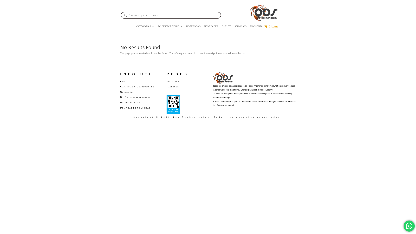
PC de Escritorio (168, 26)
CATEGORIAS (143, 26)
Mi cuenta (256, 26)
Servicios (240, 26)
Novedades (211, 26)
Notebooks (193, 26)
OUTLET (226, 26)
